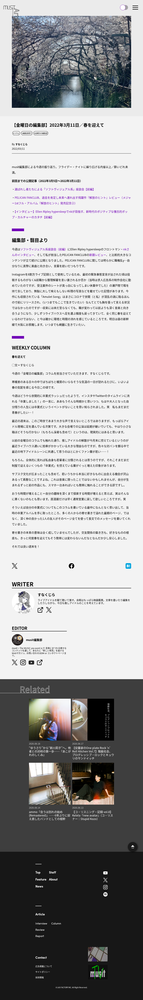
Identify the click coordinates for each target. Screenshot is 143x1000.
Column (56, 923)
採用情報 (39, 977)
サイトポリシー (42, 971)
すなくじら (21, 144)
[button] (135, 7)
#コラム (16, 133)
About (53, 879)
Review (39, 929)
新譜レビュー (97, 255)
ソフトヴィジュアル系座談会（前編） (43, 249)
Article (40, 914)
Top (37, 872)
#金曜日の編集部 (40, 133)
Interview (41, 923)
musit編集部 (34, 640)
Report (39, 936)
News (39, 886)
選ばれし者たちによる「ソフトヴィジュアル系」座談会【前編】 (55, 189)
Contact (41, 957)
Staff (52, 872)
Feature (40, 879)
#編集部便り (27, 133)
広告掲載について (43, 966)
